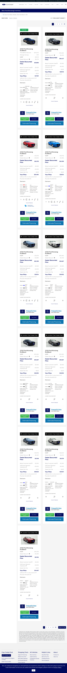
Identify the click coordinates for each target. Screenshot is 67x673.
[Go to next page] (62, 24)
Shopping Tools (23, 652)
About (56, 652)
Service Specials (45, 660)
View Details (34, 118)
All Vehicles (33, 652)
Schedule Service (45, 658)
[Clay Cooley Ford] (7, 4)
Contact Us (7, 655)
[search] (65, 4)
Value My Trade (45, 654)
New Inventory (33, 654)
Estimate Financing (29, 123)
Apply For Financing (22, 654)
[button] (21, 33)
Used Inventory (33, 656)
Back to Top (62, 627)
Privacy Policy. (57, 667)
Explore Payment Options (24, 119)
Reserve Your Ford (22, 656)
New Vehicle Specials (22, 658)
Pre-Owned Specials (22, 660)
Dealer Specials (21, 662)
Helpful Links (46, 652)
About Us (56, 656)
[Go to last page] (64, 24)
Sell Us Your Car (45, 656)
